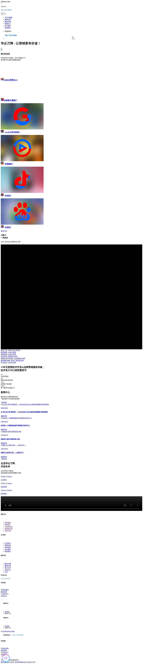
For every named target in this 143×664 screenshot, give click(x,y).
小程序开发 (8, 527)
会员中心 (8, 570)
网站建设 (8, 522)
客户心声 (8, 568)
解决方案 (8, 21)
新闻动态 (8, 545)
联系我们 (8, 28)
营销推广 (8, 524)
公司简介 (8, 543)
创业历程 (8, 547)
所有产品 (8, 531)
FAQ (6, 572)
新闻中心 (8, 23)
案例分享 (8, 19)
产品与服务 (8, 17)
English (7, 611)
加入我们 (8, 549)
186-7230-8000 (17, 635)
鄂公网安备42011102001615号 (25, 662)
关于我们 (8, 25)
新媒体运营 (8, 529)
